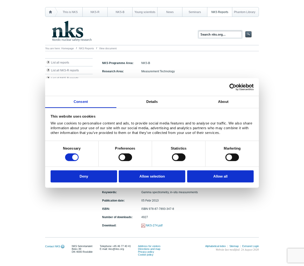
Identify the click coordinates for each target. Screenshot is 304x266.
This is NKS (70, 12)
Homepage (67, 48)
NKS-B (120, 12)
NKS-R (95, 12)
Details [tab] (152, 102)
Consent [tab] (81, 102)
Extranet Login (250, 246)
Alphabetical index (215, 246)
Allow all (220, 176)
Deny (84, 176)
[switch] (125, 157)
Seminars (195, 12)
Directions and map (149, 249)
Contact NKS (52, 246)
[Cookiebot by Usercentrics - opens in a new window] (233, 87)
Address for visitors (149, 246)
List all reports (60, 62)
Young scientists (144, 12)
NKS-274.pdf (154, 225)
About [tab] (223, 102)
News (170, 12)
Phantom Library (244, 12)
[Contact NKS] (63, 246)
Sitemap (234, 246)
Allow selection (152, 176)
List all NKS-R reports (65, 70)
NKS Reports (219, 12)
